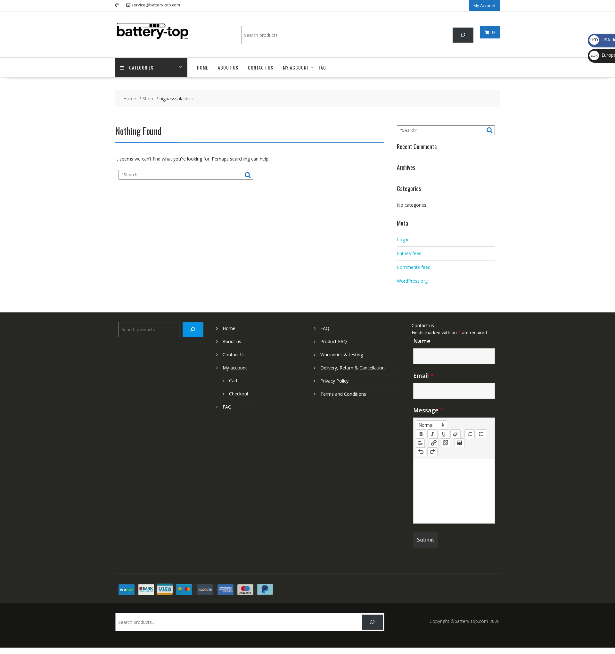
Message (428, 410)
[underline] (444, 433)
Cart (233, 380)
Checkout (239, 394)
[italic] (432, 433)
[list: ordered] (469, 433)
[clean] (455, 433)
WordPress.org (412, 281)
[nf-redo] (432, 451)
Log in (403, 239)
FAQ (322, 67)
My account (296, 67)
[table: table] (459, 442)
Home (202, 67)
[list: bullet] (481, 433)
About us (228, 67)
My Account (484, 5)
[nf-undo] (421, 451)
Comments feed (413, 267)
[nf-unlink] (445, 442)
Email (423, 375)
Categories (141, 67)
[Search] (463, 35)
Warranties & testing (341, 355)
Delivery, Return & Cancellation (352, 368)
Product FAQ (333, 341)
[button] (431, 425)
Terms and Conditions (343, 394)
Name (421, 341)
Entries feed (409, 253)
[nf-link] (434, 442)
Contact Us (260, 67)
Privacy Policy (334, 381)
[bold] (421, 433)
